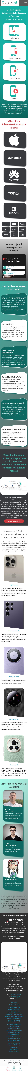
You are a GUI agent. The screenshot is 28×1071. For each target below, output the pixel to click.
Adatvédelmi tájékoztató (12, 1063)
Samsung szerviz (14, 631)
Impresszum (14, 1047)
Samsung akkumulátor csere (14, 1030)
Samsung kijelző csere (14, 1034)
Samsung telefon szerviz (14, 1018)
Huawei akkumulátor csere (14, 1037)
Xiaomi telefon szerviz (14, 1022)
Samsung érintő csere (14, 1032)
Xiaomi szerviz (14, 719)
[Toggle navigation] (25, 2)
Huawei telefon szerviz (14, 1009)
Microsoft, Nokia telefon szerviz (14, 1016)
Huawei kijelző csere (14, 1040)
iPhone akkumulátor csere (14, 1024)
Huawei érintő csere (14, 1038)
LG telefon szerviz (14, 1011)
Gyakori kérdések (14, 1051)
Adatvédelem (14, 1049)
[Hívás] (20, 1068)
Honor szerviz (14, 765)
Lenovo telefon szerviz (14, 1013)
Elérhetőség (14, 1002)
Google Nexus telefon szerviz (14, 1014)
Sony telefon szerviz (14, 1020)
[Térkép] (14, 1068)
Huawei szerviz (14, 676)
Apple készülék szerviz (14, 1007)
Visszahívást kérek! (14, 521)
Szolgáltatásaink (14, 1005)
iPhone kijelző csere (14, 1028)
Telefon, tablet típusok (14, 1045)
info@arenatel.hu (16, 994)
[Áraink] (8, 1068)
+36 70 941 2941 (15, 996)
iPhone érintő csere (14, 1026)
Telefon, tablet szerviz (14, 1043)
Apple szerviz (14, 585)
